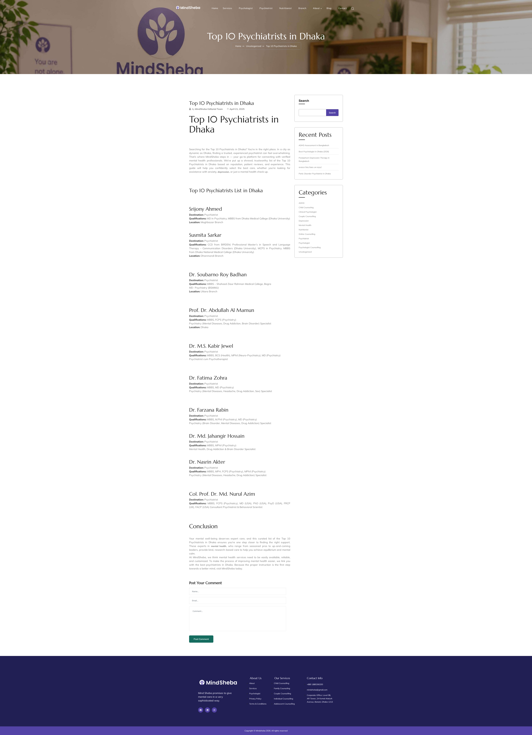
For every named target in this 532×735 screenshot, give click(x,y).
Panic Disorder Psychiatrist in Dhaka (315, 173)
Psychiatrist (266, 8)
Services (227, 8)
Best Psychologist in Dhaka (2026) (314, 151)
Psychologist (246, 8)
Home (215, 8)
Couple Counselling (307, 216)
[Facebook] (200, 709)
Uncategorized (253, 46)
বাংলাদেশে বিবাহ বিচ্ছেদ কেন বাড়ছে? (310, 167)
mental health (218, 546)
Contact (342, 8)
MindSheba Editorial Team (209, 109)
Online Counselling (307, 234)
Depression (304, 221)
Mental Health (305, 225)
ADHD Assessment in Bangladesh (314, 145)
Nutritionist (285, 8)
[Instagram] (214, 709)
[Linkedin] (207, 709)
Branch (302, 8)
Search (304, 100)
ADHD (301, 203)
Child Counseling (306, 207)
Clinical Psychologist (308, 212)
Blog (329, 8)
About (316, 8)
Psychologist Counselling (310, 247)
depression (223, 171)
